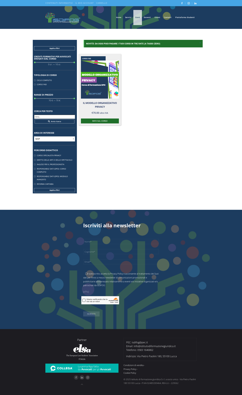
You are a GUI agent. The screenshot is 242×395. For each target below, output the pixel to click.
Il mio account (84, 3)
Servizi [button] (128, 17)
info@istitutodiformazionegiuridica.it (155, 346)
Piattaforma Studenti (185, 17)
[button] (82, 384)
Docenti (147, 17)
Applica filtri (55, 48)
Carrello (101, 3)
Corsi (137, 17)
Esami (157, 17)
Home (118, 17)
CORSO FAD (86, 58)
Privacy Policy (116, 273)
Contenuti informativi (59, 3)
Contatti (168, 17)
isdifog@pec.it (140, 342)
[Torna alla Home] (63, 17)
